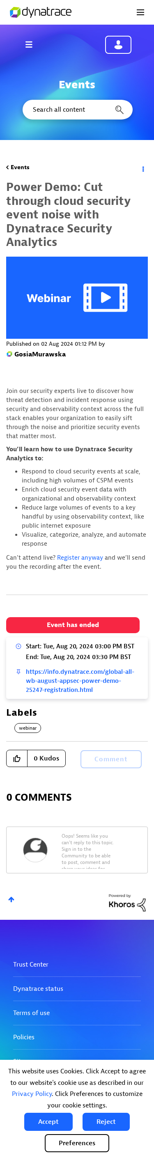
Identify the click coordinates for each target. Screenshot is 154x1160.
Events (20, 167)
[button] (48, 1122)
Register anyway (80, 558)
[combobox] (77, 109)
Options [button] (142, 167)
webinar (28, 728)
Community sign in (118, 45)
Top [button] (11, 899)
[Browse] (33, 44)
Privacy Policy (32, 1094)
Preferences (77, 1143)
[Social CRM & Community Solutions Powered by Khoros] (127, 902)
